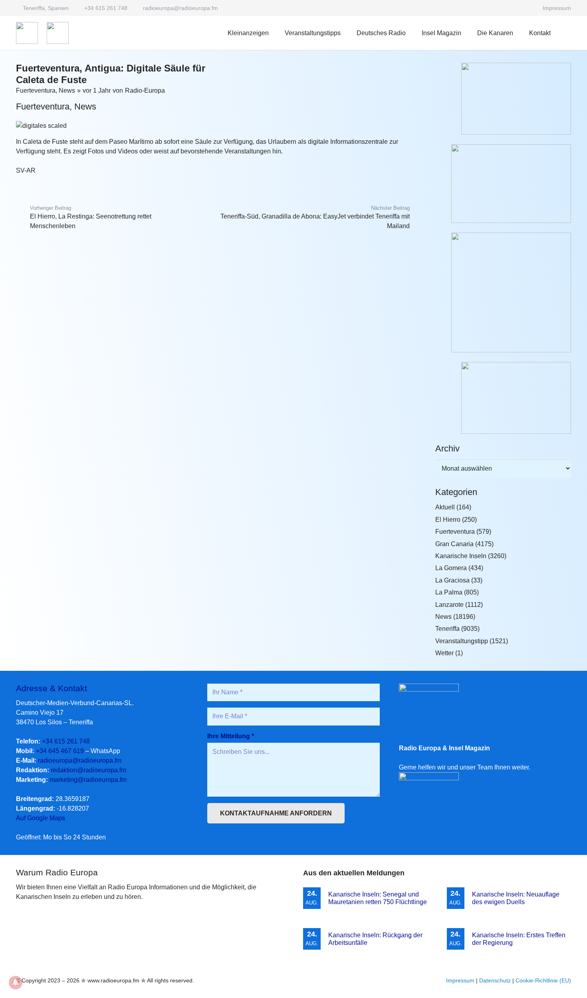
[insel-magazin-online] (503, 99)
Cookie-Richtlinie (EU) (543, 980)
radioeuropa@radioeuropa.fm (79, 760)
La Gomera (451, 568)
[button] (411, 33)
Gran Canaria (454, 544)
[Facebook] (527, 8)
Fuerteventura (36, 90)
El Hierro (447, 519)
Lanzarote (449, 604)
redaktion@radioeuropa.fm (88, 770)
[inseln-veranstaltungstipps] (503, 398)
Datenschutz (495, 980)
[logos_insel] (58, 33)
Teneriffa (447, 628)
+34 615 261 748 (66, 741)
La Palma (448, 592)
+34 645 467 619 (60, 751)
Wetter (444, 653)
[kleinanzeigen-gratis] (503, 292)
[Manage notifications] (15, 982)
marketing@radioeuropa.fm (88, 779)
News (67, 90)
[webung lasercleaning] (503, 183)
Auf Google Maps (40, 818)
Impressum (460, 980)
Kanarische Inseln (460, 556)
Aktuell (445, 507)
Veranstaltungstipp (461, 641)
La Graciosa (452, 580)
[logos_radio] (27, 33)
